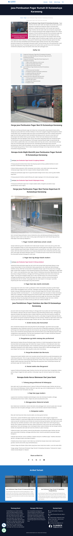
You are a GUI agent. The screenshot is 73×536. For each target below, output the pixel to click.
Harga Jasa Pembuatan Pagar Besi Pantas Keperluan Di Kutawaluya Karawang (35, 59)
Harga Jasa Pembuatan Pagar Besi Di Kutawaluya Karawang (37, 54)
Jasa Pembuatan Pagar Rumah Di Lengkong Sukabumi (30, 160)
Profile (50, 2)
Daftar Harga (57, 2)
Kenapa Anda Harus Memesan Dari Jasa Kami (33, 76)
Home (21, 17)
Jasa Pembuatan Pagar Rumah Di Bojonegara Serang (30, 180)
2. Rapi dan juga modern (30, 79)
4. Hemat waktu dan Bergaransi (32, 74)
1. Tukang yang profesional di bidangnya (34, 78)
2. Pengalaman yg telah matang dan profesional (36, 71)
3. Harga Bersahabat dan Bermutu (33, 73)
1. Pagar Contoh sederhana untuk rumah (34, 62)
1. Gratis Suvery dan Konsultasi (32, 70)
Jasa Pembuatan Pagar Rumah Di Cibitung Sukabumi (30, 262)
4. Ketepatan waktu (29, 82)
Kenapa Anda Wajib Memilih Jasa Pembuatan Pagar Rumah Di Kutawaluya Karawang (37, 56)
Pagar (25, 17)
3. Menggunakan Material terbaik (32, 81)
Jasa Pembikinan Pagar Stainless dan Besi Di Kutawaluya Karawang (36, 67)
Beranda (45, 2)
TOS (63, 2)
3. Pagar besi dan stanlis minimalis (33, 65)
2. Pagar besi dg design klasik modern (33, 63)
